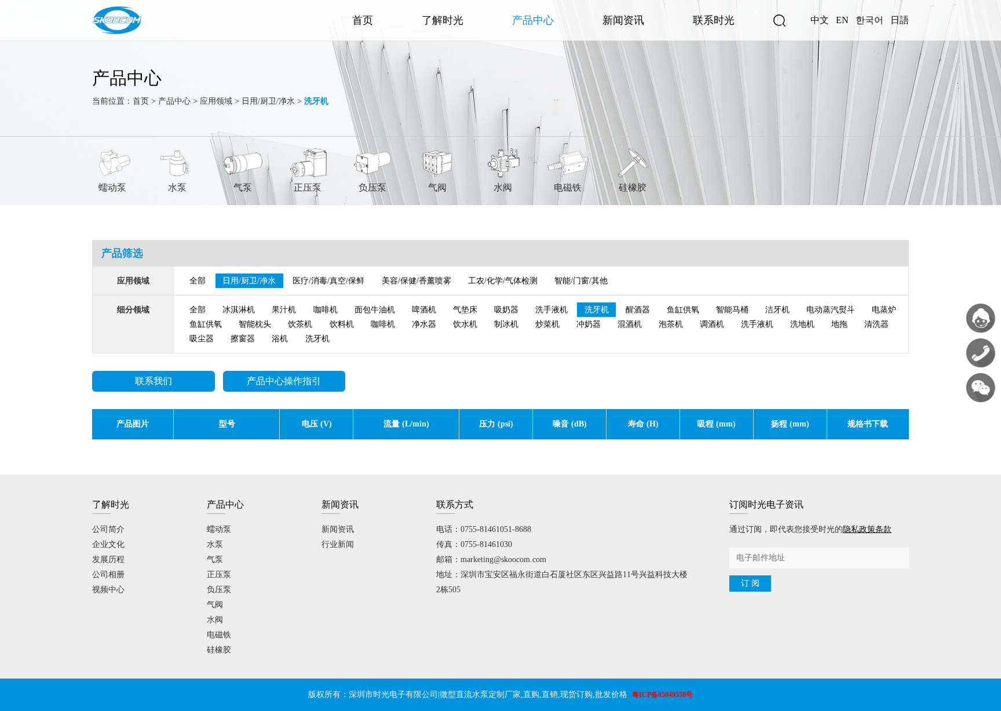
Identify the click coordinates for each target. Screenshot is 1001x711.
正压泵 (308, 187)
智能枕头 (255, 324)
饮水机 (465, 324)
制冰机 (506, 324)
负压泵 (372, 187)
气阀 (437, 187)
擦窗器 (243, 338)
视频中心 (108, 589)
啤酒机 (424, 309)
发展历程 (108, 559)
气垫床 (465, 309)
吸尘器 (201, 338)
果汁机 (284, 309)
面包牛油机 (375, 309)
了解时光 (442, 20)
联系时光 (714, 20)
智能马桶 (732, 309)
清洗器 (876, 324)
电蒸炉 (884, 309)
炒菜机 (547, 324)
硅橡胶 (632, 187)
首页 (362, 20)
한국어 (869, 20)
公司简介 (108, 529)
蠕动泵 (112, 187)
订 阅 (750, 583)
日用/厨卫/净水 (268, 101)
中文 (819, 20)
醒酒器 (638, 309)
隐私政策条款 (867, 529)
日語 (899, 20)
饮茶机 (300, 324)
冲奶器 (588, 324)
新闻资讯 (623, 20)
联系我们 (153, 381)
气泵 (242, 187)
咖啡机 (325, 309)
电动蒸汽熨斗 (830, 309)
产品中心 (533, 20)
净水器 (424, 324)
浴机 (280, 338)
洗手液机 (551, 309)
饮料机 (342, 324)
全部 (197, 280)
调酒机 (712, 324)
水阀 (503, 187)
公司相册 (108, 574)
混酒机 (630, 324)
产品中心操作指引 (284, 381)
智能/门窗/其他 (581, 280)
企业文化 (108, 544)
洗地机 (802, 324)
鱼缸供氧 (683, 309)
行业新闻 (338, 544)
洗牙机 (596, 309)
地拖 (839, 324)
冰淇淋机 (238, 309)
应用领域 (216, 101)
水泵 (177, 187)
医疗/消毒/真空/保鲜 (328, 280)
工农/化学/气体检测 (503, 280)
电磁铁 (568, 187)
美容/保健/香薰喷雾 (416, 280)
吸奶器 (506, 309)
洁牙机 (777, 309)
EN (842, 20)
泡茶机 (671, 324)
